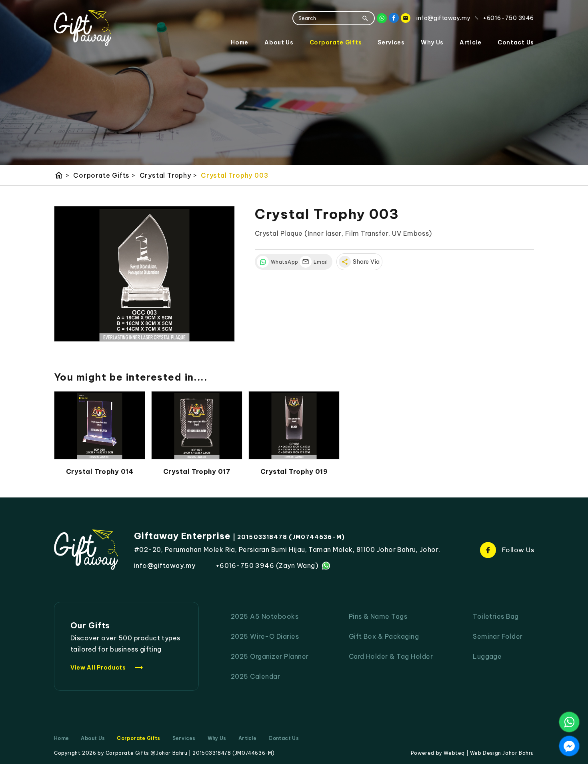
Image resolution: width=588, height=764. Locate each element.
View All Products (107, 667)
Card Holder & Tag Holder (391, 656)
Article (471, 42)
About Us (279, 42)
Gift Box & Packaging (384, 636)
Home (239, 42)
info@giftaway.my (165, 565)
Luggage (487, 656)
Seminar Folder (498, 636)
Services (391, 42)
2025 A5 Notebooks (264, 616)
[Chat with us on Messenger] (569, 746)
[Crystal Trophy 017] (197, 425)
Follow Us (518, 550)
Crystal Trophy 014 (100, 471)
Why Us (432, 42)
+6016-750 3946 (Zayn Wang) (267, 565)
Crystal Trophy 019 (294, 471)
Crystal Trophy (168, 175)
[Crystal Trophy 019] (294, 425)
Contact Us (516, 42)
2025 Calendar (255, 676)
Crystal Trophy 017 (197, 471)
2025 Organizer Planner (270, 656)
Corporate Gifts (336, 42)
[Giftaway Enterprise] (82, 28)
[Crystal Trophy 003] (144, 273)
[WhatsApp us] (569, 722)
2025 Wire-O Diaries (265, 636)
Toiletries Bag (496, 616)
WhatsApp (283, 262)
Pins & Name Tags (378, 616)
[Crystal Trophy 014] (99, 425)
